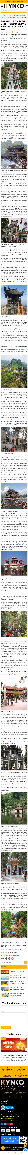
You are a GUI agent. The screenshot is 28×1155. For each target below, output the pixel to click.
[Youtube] (8, 1124)
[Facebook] (2, 1124)
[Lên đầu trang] (25, 1141)
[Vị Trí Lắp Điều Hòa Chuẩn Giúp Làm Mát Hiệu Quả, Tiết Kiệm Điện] (5, 983)
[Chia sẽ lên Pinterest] (9, 958)
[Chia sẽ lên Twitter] (12, 958)
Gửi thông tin (6, 1027)
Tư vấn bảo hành (8, 1097)
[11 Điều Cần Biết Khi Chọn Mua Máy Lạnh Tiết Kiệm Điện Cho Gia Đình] (5, 977)
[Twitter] (5, 1124)
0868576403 (9, 1118)
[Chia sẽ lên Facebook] (6, 958)
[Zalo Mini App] (14, 1140)
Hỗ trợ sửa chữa (21, 1097)
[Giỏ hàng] (26, 6)
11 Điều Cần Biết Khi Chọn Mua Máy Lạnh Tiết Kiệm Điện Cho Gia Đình (18, 976)
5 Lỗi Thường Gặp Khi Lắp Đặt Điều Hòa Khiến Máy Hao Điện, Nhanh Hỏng (17, 988)
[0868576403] (18, 1)
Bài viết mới (4, 966)
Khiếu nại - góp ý (21, 1093)
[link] (12, 955)
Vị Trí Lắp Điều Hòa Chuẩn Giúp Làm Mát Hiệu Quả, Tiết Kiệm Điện (18, 982)
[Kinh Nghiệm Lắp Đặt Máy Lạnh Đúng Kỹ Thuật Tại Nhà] (5, 995)
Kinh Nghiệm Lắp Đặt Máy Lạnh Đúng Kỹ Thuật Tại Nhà (17, 994)
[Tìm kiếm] (25, 10)
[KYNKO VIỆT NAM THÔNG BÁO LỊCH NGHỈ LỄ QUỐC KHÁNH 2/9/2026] (5, 971)
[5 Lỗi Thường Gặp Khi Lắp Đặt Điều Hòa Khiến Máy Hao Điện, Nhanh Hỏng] (5, 989)
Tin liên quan (14, 1034)
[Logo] (14, 6)
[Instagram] (11, 1124)
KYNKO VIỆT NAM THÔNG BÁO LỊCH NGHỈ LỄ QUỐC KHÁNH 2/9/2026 (17, 970)
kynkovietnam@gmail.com (11, 1120)
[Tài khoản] (8, 1)
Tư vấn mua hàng (8, 1093)
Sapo (18, 1149)
